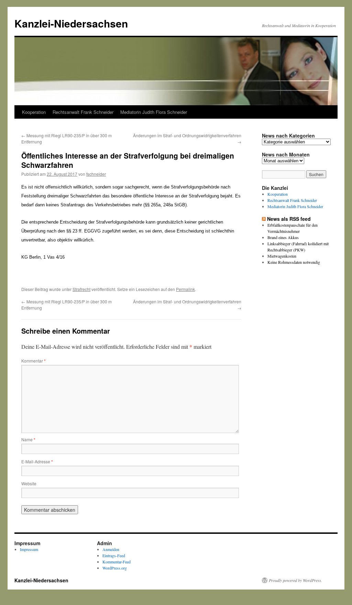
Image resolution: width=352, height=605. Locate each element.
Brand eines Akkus (283, 237)
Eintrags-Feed (113, 555)
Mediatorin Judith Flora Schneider (153, 112)
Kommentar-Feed (116, 561)
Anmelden (110, 549)
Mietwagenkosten (281, 256)
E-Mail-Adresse (37, 461)
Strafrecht (81, 289)
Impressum (29, 549)
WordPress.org (114, 568)
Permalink (185, 289)
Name (28, 439)
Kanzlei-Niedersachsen (71, 23)
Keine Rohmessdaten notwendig (293, 262)
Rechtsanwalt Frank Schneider (83, 112)
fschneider (96, 174)
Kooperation (34, 112)
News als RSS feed (289, 218)
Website (28, 483)
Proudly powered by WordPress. (295, 580)
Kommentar (33, 361)
